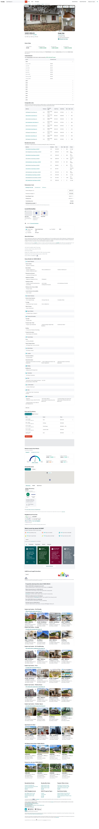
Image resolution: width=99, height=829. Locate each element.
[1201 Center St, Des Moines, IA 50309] (55, 617)
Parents (43, 544)
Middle (33, 485)
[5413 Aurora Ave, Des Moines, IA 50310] (55, 635)
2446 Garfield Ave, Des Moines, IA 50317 (33, 161)
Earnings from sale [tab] (29, 187)
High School (39, 485)
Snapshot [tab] (27, 452)
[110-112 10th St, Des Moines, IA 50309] (43, 654)
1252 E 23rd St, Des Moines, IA (31, 118)
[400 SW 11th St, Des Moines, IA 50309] (43, 673)
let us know (57, 817)
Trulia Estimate (29, 57)
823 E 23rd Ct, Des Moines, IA (31, 135)
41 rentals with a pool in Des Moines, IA (33, 667)
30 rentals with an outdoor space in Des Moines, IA (35, 705)
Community (31, 544)
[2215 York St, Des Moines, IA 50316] (43, 749)
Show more (28, 436)
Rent (32, 1)
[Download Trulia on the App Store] (31, 809)
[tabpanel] (49, 197)
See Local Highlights (36, 520)
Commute (49, 544)
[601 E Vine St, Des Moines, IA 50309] (67, 617)
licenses (29, 802)
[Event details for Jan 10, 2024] (72, 419)
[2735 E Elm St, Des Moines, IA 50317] (55, 749)
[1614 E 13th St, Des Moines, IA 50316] (68, 749)
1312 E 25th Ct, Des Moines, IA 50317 (32, 158)
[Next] (73, 619)
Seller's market (35, 462)
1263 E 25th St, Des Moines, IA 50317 (32, 165)
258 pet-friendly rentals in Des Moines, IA (34, 611)
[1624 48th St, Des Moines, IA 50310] (67, 711)
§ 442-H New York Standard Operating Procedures (31, 803)
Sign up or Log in (91, 1)
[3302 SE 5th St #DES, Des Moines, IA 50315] (43, 711)
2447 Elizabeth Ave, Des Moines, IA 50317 (33, 151)
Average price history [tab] (35, 452)
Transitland (37, 799)
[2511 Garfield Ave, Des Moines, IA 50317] (43, 768)
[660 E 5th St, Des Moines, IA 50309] (55, 730)
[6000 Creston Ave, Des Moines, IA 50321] (31, 654)
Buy (29, 1)
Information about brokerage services (31, 805)
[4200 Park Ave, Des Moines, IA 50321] (67, 673)
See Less (28, 407)
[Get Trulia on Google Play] (38, 809)
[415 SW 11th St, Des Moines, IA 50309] (55, 673)
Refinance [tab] (44, 187)
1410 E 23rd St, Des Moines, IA (31, 129)
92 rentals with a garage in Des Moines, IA (34, 629)
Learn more (63, 511)
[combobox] (16, 2)
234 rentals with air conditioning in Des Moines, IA (35, 648)
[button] (26, 2)
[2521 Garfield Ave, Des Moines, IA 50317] (31, 768)
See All (27, 539)
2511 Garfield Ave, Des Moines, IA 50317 (33, 174)
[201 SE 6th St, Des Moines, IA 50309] (43, 730)
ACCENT (35, 34)
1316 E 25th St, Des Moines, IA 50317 (32, 155)
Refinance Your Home (63, 39)
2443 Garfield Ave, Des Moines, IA (32, 122)
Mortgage (37, 1)
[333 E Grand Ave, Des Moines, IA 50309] (55, 654)
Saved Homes (75, 1)
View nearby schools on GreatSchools (33, 509)
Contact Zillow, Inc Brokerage (29, 806)
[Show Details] (72, 61)
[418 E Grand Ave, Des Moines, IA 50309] (31, 635)
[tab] (28, 414)
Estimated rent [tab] (37, 187)
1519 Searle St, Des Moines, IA (31, 132)
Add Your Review (49, 566)
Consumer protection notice (40, 805)
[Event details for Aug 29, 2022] (72, 432)
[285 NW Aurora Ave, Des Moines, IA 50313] (31, 749)
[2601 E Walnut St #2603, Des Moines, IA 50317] (55, 711)
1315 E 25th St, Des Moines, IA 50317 (32, 149)
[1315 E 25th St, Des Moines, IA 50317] (68, 768)
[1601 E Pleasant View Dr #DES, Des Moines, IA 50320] (31, 711)
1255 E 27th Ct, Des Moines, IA (31, 125)
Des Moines (38, 4)
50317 (43, 4)
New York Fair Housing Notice (29, 804)
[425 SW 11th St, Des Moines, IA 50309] (43, 617)
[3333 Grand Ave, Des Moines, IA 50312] (31, 617)
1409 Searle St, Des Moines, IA (31, 112)
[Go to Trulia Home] (3, 1)
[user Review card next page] (74, 555)
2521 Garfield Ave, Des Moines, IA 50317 (33, 180)
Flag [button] (34, 561)
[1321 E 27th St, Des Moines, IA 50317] (55, 768)
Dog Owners (37, 544)
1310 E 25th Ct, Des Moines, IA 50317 (32, 168)
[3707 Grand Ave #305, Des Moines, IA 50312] (43, 635)
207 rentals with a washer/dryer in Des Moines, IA (35, 686)
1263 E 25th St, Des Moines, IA (31, 115)
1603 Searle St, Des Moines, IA (31, 139)
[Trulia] (26, 809)
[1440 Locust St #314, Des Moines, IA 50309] (67, 635)
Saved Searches (83, 1)
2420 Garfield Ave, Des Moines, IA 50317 (33, 172)
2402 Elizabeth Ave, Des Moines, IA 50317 (33, 177)
